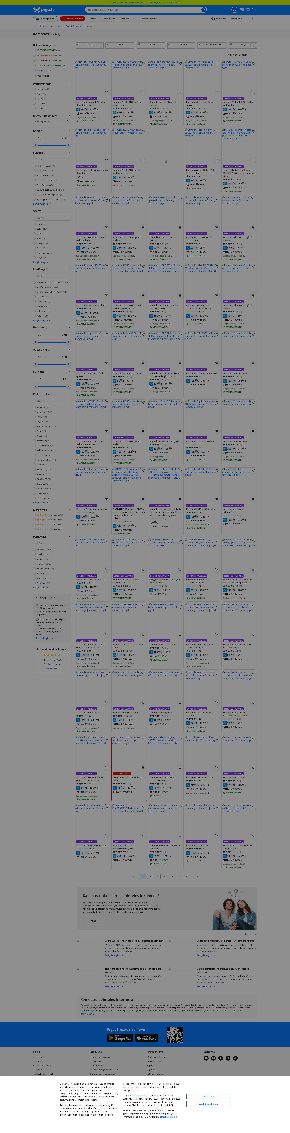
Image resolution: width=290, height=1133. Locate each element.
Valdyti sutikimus (208, 1103)
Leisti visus (208, 1096)
